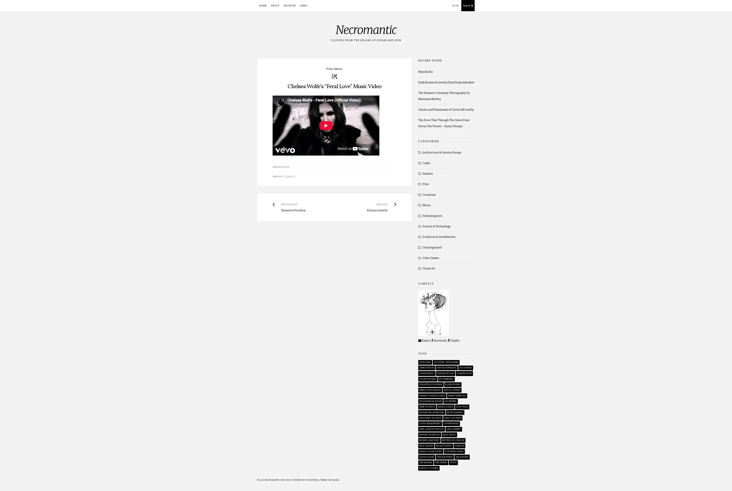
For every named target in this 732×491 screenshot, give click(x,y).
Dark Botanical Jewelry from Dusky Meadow (446, 82)
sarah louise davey (430, 451)
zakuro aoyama (428, 468)
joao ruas (462, 407)
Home (263, 5)
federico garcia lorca (432, 395)
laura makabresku (430, 423)
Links (303, 5)
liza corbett (454, 429)
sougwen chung (454, 451)
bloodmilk (466, 367)
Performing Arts (432, 216)
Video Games (431, 258)
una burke (441, 462)
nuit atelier (426, 446)
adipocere (425, 362)
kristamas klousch (430, 418)
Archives (289, 5)
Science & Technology (437, 226)
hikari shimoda (457, 395)
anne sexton (426, 367)
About (275, 5)
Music (338, 69)
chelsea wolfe (281, 167)
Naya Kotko (425, 72)
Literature (429, 195)
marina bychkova (429, 435)
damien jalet (464, 373)
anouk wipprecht (446, 367)
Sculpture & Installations (439, 237)
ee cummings (446, 379)
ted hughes (462, 457)
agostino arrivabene (446, 362)
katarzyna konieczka (431, 412)
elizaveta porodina (430, 384)
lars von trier (452, 418)
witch (453, 462)
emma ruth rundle (430, 390)
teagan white (445, 457)
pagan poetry (444, 446)
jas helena (451, 401)
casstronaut (426, 373)
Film (329, 69)
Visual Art (429, 268)
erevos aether (452, 390)
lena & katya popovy (431, 429)
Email (425, 341)
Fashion (428, 174)
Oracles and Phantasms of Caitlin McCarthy (446, 110)
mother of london (453, 440)
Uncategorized (432, 247)
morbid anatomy (429, 440)
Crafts (426, 163)
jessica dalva (445, 407)
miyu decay (449, 435)
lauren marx (451, 423)
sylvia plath (426, 457)
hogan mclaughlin (430, 401)
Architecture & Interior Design (442, 152)
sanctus (459, 446)
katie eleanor (455, 412)
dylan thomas (427, 379)
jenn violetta (427, 407)
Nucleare (333, 480)
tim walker (425, 462)
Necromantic (366, 30)
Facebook (439, 341)
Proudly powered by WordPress (300, 480)
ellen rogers (452, 384)
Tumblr (455, 341)
